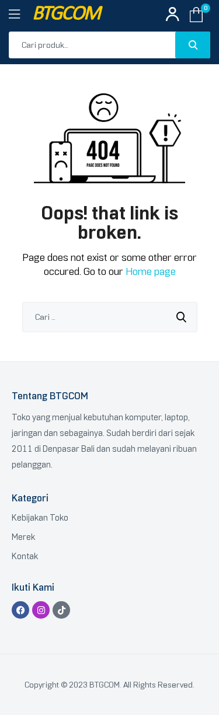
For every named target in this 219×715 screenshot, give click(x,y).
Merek (23, 537)
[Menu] (20, 14)
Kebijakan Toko (40, 517)
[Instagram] (41, 610)
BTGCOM (66, 14)
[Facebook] (20, 610)
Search (192, 45)
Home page (151, 271)
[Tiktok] (61, 610)
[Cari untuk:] (109, 317)
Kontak (25, 556)
